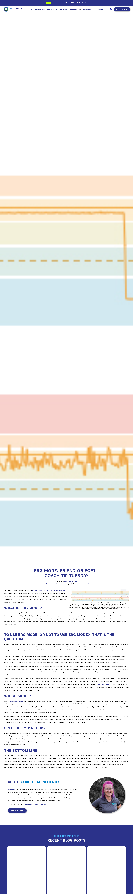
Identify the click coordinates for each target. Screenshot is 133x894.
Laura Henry (12, 789)
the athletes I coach (15, 701)
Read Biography (17, 810)
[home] (13, 9)
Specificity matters (103, 684)
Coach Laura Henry (71, 581)
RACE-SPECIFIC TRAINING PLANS (75, 3)
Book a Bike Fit (122, 9)
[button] (37, 9)
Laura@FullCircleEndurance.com (35, 804)
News (48, 3)
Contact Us (98, 9)
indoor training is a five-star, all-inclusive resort (49, 590)
